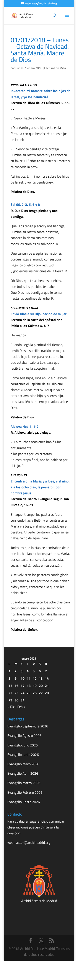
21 (47, 685)
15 (10, 685)
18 (29, 685)
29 (10, 700)
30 (16, 700)
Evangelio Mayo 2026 (23, 764)
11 (29, 678)
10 (22, 678)
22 (10, 692)
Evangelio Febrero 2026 (24, 792)
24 (22, 692)
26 (35, 692)
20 (41, 685)
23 (16, 692)
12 (35, 678)
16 (16, 685)
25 (29, 692)
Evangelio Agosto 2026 (24, 735)
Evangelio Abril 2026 (22, 773)
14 (47, 678)
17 (22, 685)
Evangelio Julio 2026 (22, 745)
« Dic (11, 706)
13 (41, 678)
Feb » (21, 706)
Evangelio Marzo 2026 (23, 782)
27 (41, 692)
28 (47, 692)
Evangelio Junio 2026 (23, 754)
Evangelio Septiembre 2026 (27, 726)
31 (22, 700)
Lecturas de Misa (55, 68)
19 (35, 685)
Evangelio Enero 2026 (23, 801)
